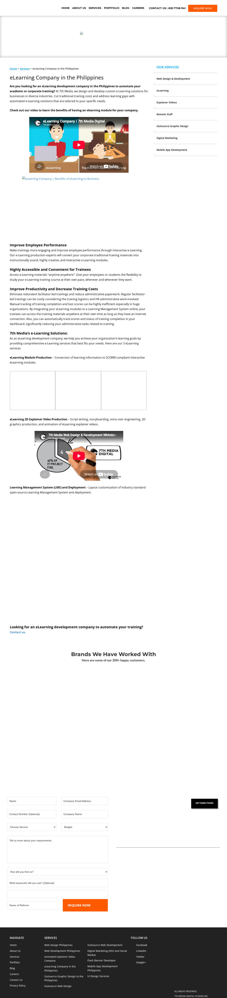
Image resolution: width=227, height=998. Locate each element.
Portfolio (111, 8)
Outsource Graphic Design (172, 126)
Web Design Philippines (58, 945)
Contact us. (18, 632)
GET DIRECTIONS (204, 803)
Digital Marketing (167, 138)
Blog (125, 8)
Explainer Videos (167, 102)
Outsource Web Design (58, 986)
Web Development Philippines (62, 951)
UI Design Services (98, 976)
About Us (79, 8)
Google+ (141, 962)
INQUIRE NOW (202, 8)
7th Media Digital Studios (29, 8)
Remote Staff (164, 114)
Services (95, 8)
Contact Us (16, 980)
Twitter (140, 956)
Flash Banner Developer (101, 960)
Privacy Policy (18, 985)
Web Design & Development (173, 78)
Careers (138, 8)
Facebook (141, 945)
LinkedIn (141, 951)
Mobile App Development (172, 149)
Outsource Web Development (104, 945)
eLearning (163, 90)
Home (66, 8)
